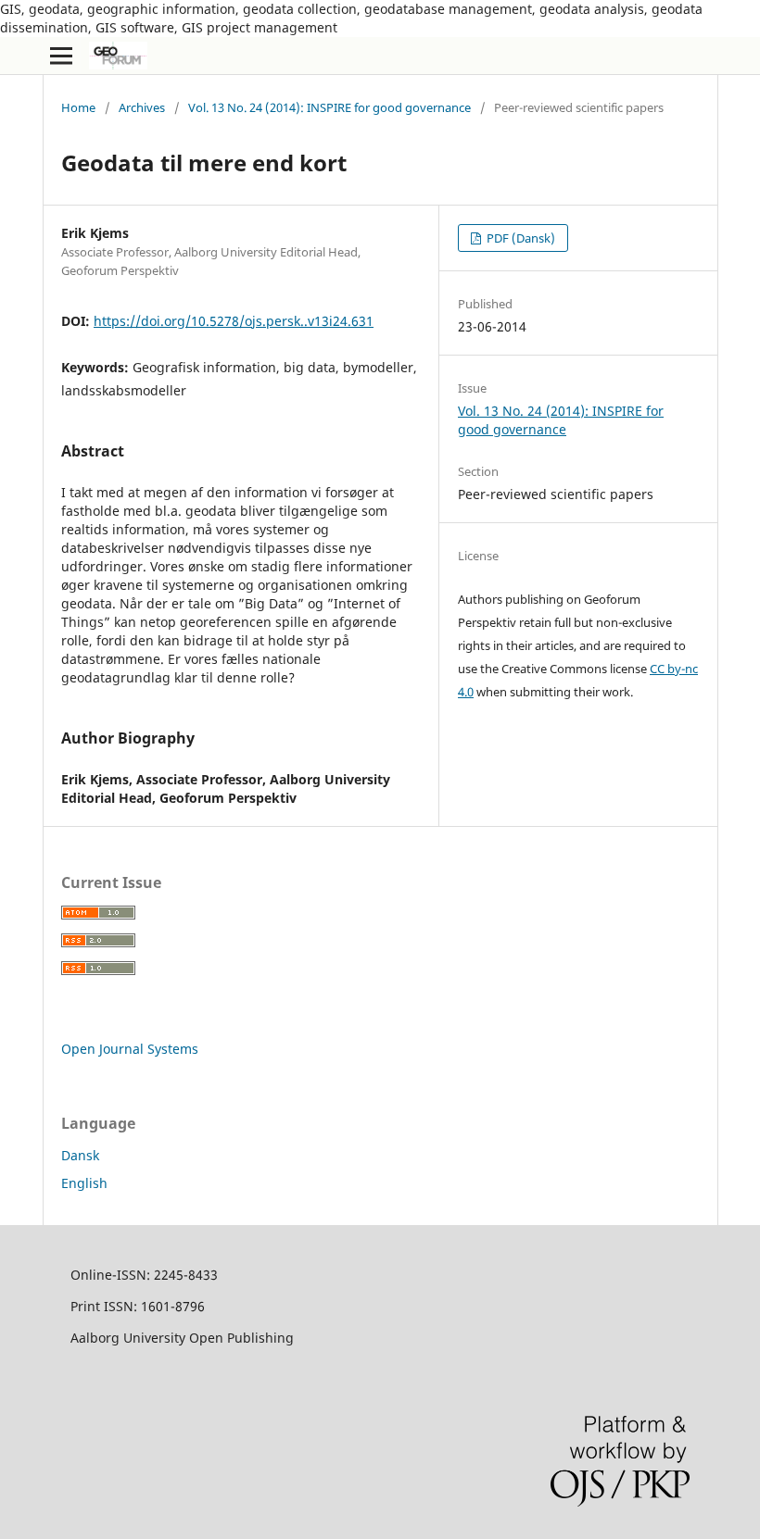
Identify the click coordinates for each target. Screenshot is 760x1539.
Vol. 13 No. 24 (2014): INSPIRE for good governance (329, 107)
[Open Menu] (61, 55)
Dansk (80, 1155)
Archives (142, 107)
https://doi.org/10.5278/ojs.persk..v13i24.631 (234, 321)
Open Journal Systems (129, 1048)
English (84, 1183)
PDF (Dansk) (519, 238)
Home (78, 107)
